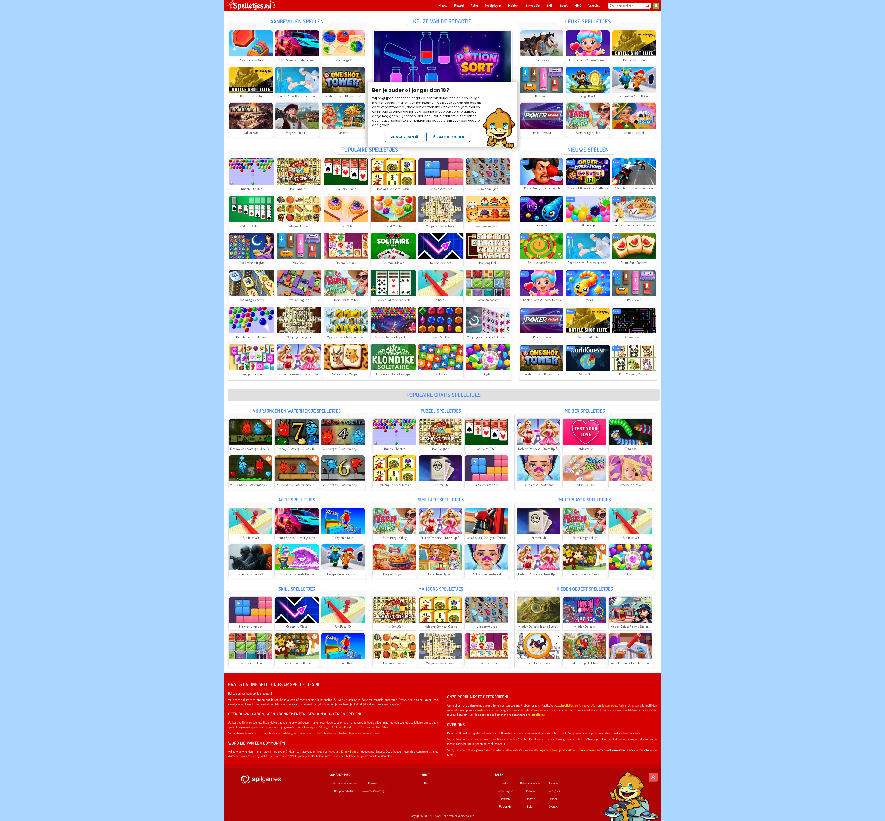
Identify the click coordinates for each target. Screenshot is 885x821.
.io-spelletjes (609, 705)
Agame (544, 750)
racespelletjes (536, 714)
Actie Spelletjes (296, 500)
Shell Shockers (325, 733)
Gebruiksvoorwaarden (344, 783)
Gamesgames (558, 750)
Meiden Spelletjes (585, 411)
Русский (505, 806)
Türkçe (554, 798)
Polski (530, 806)
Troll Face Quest (341, 727)
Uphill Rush (359, 727)
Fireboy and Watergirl (317, 727)
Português (554, 791)
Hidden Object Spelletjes (585, 589)
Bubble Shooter (347, 733)
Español (554, 783)
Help (426, 783)
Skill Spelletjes (297, 589)
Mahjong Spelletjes (440, 589)
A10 (570, 750)
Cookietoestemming (372, 791)
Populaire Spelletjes (370, 149)
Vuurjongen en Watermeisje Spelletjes (297, 411)
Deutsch (505, 798)
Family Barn (348, 751)
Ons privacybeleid (344, 791)
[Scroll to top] (653, 777)
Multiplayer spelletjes (585, 500)
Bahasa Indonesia (530, 783)
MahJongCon (289, 733)
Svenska (554, 806)
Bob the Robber (380, 727)
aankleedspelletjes (486, 710)
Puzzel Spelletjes (441, 411)
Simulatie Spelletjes (441, 500)
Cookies (372, 783)
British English (505, 791)
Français (530, 798)
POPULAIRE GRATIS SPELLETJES (444, 394)
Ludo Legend (306, 733)
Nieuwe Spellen (588, 149)
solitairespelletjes (586, 705)
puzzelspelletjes (564, 705)
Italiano (530, 791)
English (505, 783)
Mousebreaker (587, 750)
